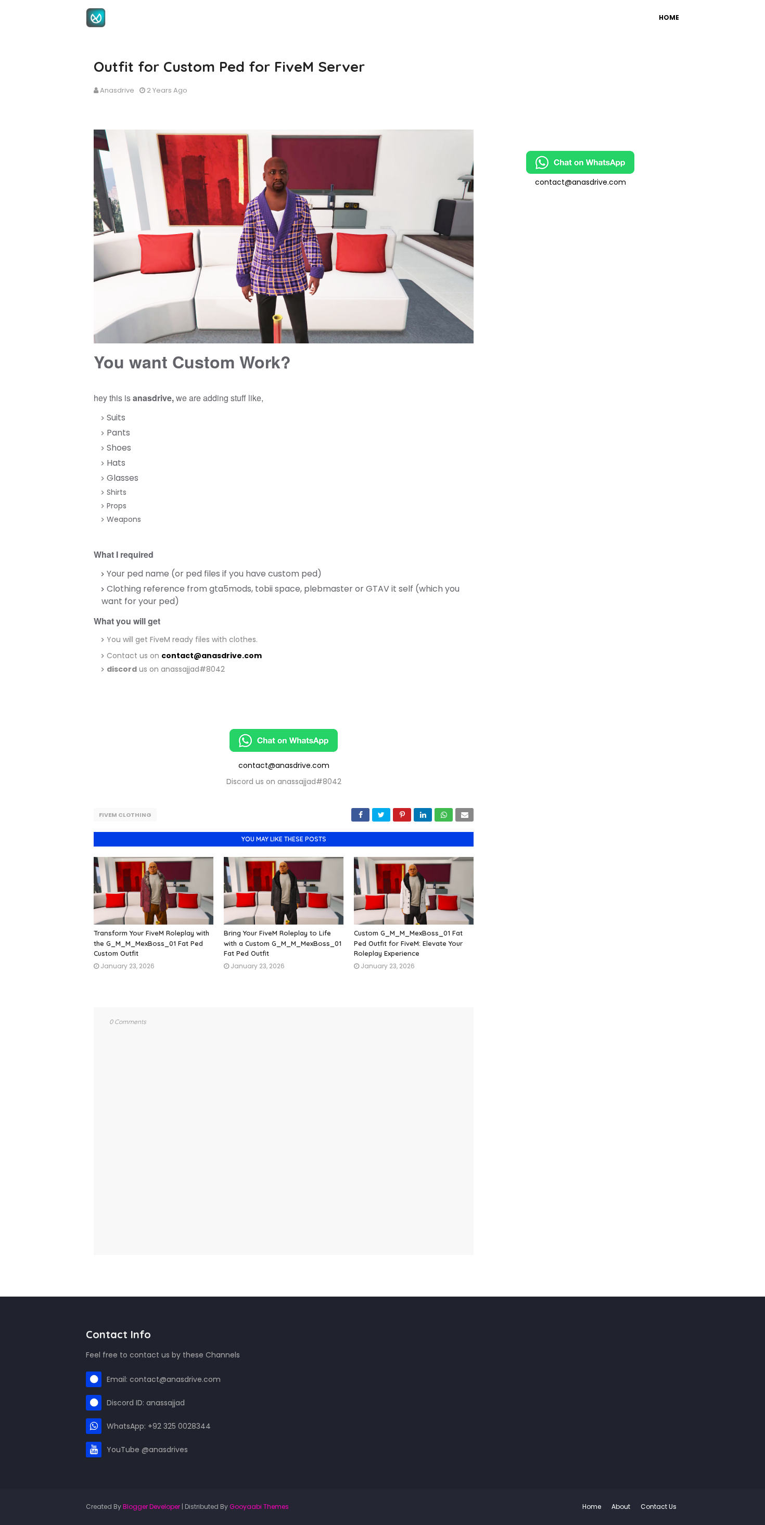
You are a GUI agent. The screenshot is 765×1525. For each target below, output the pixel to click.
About (620, 1506)
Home (591, 1506)
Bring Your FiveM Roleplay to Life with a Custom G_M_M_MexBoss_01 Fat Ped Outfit (282, 943)
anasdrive (117, 90)
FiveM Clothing (125, 815)
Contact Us (659, 1506)
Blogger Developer (151, 1506)
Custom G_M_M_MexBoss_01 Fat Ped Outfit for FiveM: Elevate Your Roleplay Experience (408, 943)
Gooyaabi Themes (259, 1506)
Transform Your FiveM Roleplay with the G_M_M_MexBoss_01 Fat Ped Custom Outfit (151, 943)
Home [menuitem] (669, 17)
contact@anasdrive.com (211, 655)
